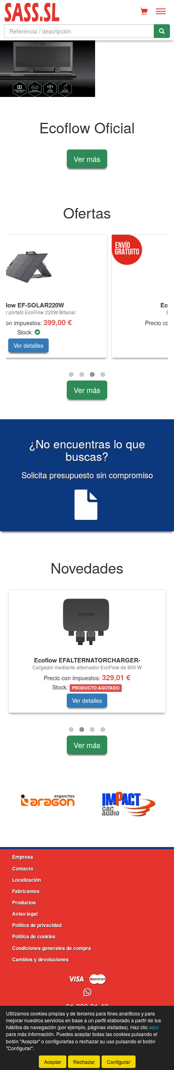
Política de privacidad (37, 925)
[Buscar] (162, 31)
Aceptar (52, 1061)
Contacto (22, 868)
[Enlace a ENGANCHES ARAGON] (47, 804)
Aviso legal (25, 913)
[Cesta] (144, 11)
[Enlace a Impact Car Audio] (128, 804)
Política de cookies (33, 936)
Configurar (118, 1061)
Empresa (22, 856)
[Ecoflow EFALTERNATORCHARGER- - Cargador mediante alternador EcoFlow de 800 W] (87, 621)
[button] (71, 374)
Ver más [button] (87, 158)
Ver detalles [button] (96, 345)
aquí (154, 1027)
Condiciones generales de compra (51, 948)
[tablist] (87, 68)
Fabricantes (26, 891)
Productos (24, 902)
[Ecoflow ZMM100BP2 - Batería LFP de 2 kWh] (95, 266)
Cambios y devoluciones (40, 959)
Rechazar (84, 1061)
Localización (26, 879)
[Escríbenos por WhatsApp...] (87, 993)
